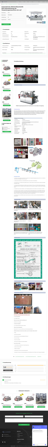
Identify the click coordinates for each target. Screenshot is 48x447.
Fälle (18, 442)
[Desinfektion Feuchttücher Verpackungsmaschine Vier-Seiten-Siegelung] (36, 16)
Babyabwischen (39, 356)
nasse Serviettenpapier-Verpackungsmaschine (31, 356)
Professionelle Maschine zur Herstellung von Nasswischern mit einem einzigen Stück (6, 74)
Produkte (22, 1)
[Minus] (46, 427)
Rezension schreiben (8, 370)
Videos (26, 1)
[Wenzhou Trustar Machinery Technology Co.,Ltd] (5, 2)
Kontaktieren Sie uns (20, 435)
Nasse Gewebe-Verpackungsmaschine (20, 356)
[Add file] (33, 445)
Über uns (30, 1)
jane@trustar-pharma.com (7, 128)
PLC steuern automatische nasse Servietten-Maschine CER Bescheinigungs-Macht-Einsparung (41, 406)
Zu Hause (17, 1)
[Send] (45, 445)
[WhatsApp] (3, 442)
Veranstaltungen (35, 1)
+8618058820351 (6, 127)
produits (19, 434)
